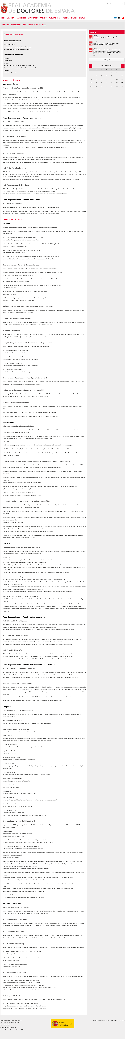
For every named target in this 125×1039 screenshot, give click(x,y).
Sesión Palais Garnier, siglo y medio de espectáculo (106, 36)
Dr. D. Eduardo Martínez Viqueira (15, 621)
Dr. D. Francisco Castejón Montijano (16, 185)
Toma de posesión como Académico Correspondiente (19, 65)
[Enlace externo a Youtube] (123, 18)
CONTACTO (83, 18)
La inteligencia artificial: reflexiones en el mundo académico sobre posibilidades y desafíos (37, 461)
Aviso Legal (121, 1020)
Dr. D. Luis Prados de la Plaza (13, 932)
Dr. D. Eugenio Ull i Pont (11, 996)
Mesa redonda (8, 60)
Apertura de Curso (9, 44)
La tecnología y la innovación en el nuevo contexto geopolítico (26, 501)
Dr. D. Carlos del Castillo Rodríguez (15, 635)
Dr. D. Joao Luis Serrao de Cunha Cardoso (18, 683)
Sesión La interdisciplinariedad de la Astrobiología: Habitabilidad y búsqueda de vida (106, 43)
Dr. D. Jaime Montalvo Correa (13, 153)
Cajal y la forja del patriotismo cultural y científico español (25, 378)
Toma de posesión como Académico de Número (18, 47)
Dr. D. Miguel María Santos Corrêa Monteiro (19, 669)
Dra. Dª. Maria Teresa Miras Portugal (16, 907)
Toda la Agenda (106, 60)
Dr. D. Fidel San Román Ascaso (14, 122)
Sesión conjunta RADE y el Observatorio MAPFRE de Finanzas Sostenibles (30, 227)
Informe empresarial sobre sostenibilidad (18, 426)
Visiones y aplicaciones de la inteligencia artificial (21, 547)
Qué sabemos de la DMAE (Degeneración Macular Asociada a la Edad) (28, 306)
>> (122, 66)
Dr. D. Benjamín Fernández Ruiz (14, 972)
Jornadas (6, 63)
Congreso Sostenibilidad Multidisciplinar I (18, 710)
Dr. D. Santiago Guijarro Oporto (14, 136)
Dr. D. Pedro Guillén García (12, 203)
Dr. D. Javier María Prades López (14, 168)
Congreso (6, 70)
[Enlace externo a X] (119, 18)
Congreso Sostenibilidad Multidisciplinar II (19, 821)
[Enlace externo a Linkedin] (115, 18)
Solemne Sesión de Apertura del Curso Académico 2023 (23, 88)
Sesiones (6, 58)
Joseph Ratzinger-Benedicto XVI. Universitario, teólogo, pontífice (28, 343)
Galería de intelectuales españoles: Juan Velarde (21, 265)
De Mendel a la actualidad (12, 331)
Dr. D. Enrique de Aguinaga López (15, 919)
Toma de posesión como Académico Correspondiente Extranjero (22, 68)
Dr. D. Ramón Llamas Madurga (14, 944)
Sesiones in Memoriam (10, 73)
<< (90, 66)
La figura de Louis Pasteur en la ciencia (17, 318)
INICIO (3, 18)
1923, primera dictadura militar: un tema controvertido (24, 390)
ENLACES (74, 18)
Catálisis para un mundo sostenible (16, 402)
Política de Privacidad (98, 1020)
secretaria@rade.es (10, 1027)
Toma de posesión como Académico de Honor (17, 49)
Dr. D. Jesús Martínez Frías (12, 650)
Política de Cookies (111, 1020)
